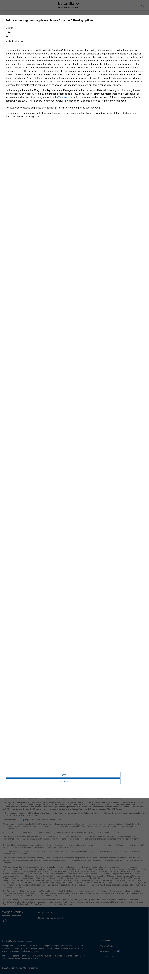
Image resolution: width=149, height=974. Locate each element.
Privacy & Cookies (107, 946)
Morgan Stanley (45, 912)
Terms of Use (65, 97)
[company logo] (69, 5)
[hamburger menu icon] (6, 5)
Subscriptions (104, 941)
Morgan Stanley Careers (49, 918)
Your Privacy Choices (108, 951)
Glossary (20, 820)
